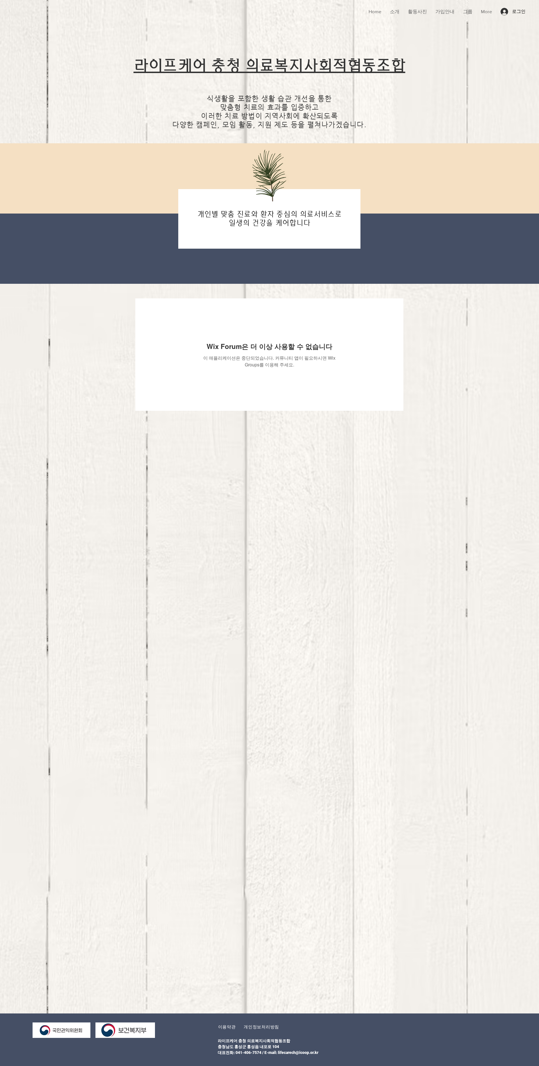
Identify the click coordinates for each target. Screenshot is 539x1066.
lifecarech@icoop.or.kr (298, 1052)
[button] (227, 1026)
